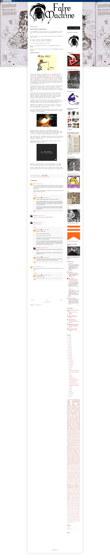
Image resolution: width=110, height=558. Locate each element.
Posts (69, 527)
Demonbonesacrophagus (76, 440)
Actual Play (34, 176)
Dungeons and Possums (72, 315)
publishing (68, 521)
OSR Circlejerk (74, 419)
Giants (76, 510)
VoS (76, 513)
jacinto (34, 183)
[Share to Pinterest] (47, 175)
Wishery (78, 514)
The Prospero (73, 500)
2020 (69, 346)
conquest (72, 516)
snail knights (69, 479)
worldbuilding (75, 451)
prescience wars (75, 447)
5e (70, 435)
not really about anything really (73, 445)
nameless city (77, 478)
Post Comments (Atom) (38, 304)
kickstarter (75, 411)
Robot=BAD (68, 513)
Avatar (72, 506)
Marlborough (69, 483)
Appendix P (77, 479)
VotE (79, 436)
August (70, 366)
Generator (78, 461)
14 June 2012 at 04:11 (41, 222)
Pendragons (76, 483)
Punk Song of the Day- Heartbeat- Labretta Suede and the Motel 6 (73, 326)
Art (77, 456)
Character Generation (75, 480)
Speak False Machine (70, 430)
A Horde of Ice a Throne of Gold (74, 383)
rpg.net (72, 521)
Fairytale (75, 464)
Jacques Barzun (75, 511)
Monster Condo (70, 264)
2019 (69, 347)
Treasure (75, 444)
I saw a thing (71, 441)
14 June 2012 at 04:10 (41, 215)
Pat (33, 266)
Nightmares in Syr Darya (75, 458)
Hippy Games (70, 462)
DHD (68, 481)
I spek (76, 468)
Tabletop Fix (70, 272)
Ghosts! (73, 510)
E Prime (77, 467)
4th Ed (74, 460)
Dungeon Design (77, 472)
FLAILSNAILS (72, 509)
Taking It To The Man (77, 476)
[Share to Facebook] (45, 175)
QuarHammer (77, 512)
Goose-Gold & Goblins (71, 426)
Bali (79, 506)
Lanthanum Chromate (75, 496)
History (75, 462)
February (70, 392)
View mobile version (47, 302)
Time (72, 492)
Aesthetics (78, 421)
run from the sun (76, 521)
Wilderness (68, 466)
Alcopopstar (72, 472)
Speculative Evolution (70, 490)
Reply (34, 193)
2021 (69, 344)
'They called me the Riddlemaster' (74, 370)
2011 (69, 396)
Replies (35, 195)
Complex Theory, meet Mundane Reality (74, 386)
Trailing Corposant (72, 443)
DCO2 (68, 429)
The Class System (76, 459)
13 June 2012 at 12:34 (39, 183)
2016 (69, 352)
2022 (69, 343)
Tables (48, 176)
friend (49, 31)
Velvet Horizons (75, 428)
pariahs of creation (70, 412)
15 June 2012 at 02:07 (44, 247)
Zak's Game (76, 448)
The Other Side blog (71, 319)
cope (75, 516)
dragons (78, 516)
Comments (70, 529)
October (70, 363)
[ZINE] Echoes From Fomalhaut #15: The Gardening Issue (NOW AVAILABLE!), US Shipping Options (73, 281)
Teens (70, 373)
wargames (71, 505)
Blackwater (68, 449)
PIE (78, 511)
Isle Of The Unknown (39, 176)
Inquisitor (68, 496)
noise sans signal (71, 289)
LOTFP (44, 176)
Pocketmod (72, 498)
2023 (69, 341)
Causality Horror (73, 507)
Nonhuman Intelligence (75, 497)
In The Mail (71, 376)
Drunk (77, 429)
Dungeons (68, 457)
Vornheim (48, 75)
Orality (69, 463)
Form (74, 433)
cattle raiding (68, 516)
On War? (76, 441)
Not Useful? (75, 417)
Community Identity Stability (71, 442)
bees (78, 515)
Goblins (72, 473)
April (70, 389)
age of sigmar (77, 492)
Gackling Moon (69, 495)
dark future (78, 438)
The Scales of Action (72, 377)
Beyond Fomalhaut (71, 278)
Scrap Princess (52, 76)
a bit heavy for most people (73, 409)
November (71, 361)
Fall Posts (71, 481)
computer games (69, 493)
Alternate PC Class (70, 452)
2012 (69, 358)
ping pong (76, 437)
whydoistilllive (77, 505)
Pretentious (76, 413)
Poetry (73, 404)
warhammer (69, 424)
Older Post (61, 300)
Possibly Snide (69, 459)
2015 (69, 353)
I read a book (70, 400)
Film (68, 473)
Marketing (70, 434)
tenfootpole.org (70, 263)
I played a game (75, 495)
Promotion (72, 512)
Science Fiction (69, 433)
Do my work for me (76, 435)
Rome (74, 499)
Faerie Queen (69, 409)
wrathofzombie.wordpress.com (73, 324)
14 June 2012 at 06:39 (46, 197)
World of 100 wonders (70, 515)
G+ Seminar (75, 481)
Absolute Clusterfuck (72, 456)
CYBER (74, 449)
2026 (69, 336)
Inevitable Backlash (72, 450)
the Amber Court (71, 522)
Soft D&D (73, 463)
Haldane (79, 510)
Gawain (68, 411)
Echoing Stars (69, 468)
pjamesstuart (38, 197)
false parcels (74, 493)
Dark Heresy (54, 78)
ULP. (71, 513)
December (70, 359)
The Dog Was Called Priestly (73, 380)
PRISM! (68, 498)
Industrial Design (76, 473)
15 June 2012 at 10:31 (46, 257)
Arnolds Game (69, 506)
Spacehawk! (77, 489)
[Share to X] (44, 175)
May (70, 388)
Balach (68, 467)
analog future (75, 515)
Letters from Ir (69, 474)
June (70, 369)
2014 (69, 355)
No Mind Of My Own (72, 382)
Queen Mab (75, 436)
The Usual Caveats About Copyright (73, 431)
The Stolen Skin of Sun (75, 477)
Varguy (74, 513)
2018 (69, 349)
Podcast (75, 409)
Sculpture (72, 429)
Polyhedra (77, 498)
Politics (74, 474)
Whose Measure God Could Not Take (73, 311)
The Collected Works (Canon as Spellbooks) (73, 313)
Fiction (79, 442)
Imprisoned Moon (77, 452)
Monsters (69, 405)
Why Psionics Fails (71, 299)
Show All (78, 305)
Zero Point (70, 375)
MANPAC (68, 497)
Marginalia (76, 482)
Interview (70, 436)
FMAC (76, 509)
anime (77, 466)
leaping (68, 478)
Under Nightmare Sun (71, 290)
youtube (79, 493)
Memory (77, 457)
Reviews (78, 402)
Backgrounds (73, 461)
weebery (68, 472)
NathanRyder (35, 215)
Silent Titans (76, 432)
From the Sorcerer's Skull (72, 328)
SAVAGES (70, 444)
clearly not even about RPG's (72, 418)
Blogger (57, 549)
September (71, 364)
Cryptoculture (69, 420)
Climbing (77, 494)
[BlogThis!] (43, 175)
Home (47, 300)
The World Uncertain (73, 423)
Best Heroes (73, 494)
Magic (79, 468)
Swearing (71, 476)
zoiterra (73, 479)
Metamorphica (33, 76)
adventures (73, 466)
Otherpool (78, 443)
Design (76, 405)
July (70, 367)
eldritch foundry (70, 421)
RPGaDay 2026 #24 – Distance (73, 316)
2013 (69, 357)
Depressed (71, 427)
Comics (79, 449)
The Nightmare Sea (74, 491)
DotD (73, 508)
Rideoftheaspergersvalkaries (72, 475)
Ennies (76, 508)
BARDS (69, 494)
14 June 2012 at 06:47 (46, 229)
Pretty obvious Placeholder (74, 422)
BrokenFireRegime (70, 448)
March (70, 391)
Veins (78, 400)
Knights (72, 482)
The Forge (69, 477)
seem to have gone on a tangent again (73, 415)
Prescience (68, 512)
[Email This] (42, 175)
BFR (69, 440)
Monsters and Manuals (72, 298)
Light (79, 462)
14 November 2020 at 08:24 (39, 266)
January (70, 394)
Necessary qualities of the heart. (74, 379)
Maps (73, 457)
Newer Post (32, 300)
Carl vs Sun (69, 480)
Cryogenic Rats (72, 467)
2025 (69, 338)
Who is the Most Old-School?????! (74, 372)
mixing (46, 176)
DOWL (70, 508)
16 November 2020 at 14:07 (47, 275)
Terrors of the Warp (44, 78)
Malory (77, 465)
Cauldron (69, 507)
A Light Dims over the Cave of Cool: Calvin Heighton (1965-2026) (73, 321)
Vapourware (78, 454)
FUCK (73, 468)
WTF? (76, 420)
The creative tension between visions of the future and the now (73, 454)
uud (67, 419)
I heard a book (70, 511)
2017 (69, 350)
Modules (68, 458)
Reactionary (78, 474)
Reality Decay (69, 499)
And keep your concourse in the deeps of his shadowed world (73, 407)
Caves (76, 424)
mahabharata (72, 478)
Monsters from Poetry (70, 438)
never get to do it (69, 460)
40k (79, 426)
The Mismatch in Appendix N (72, 329)
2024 (69, 340)
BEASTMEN (76, 506)
